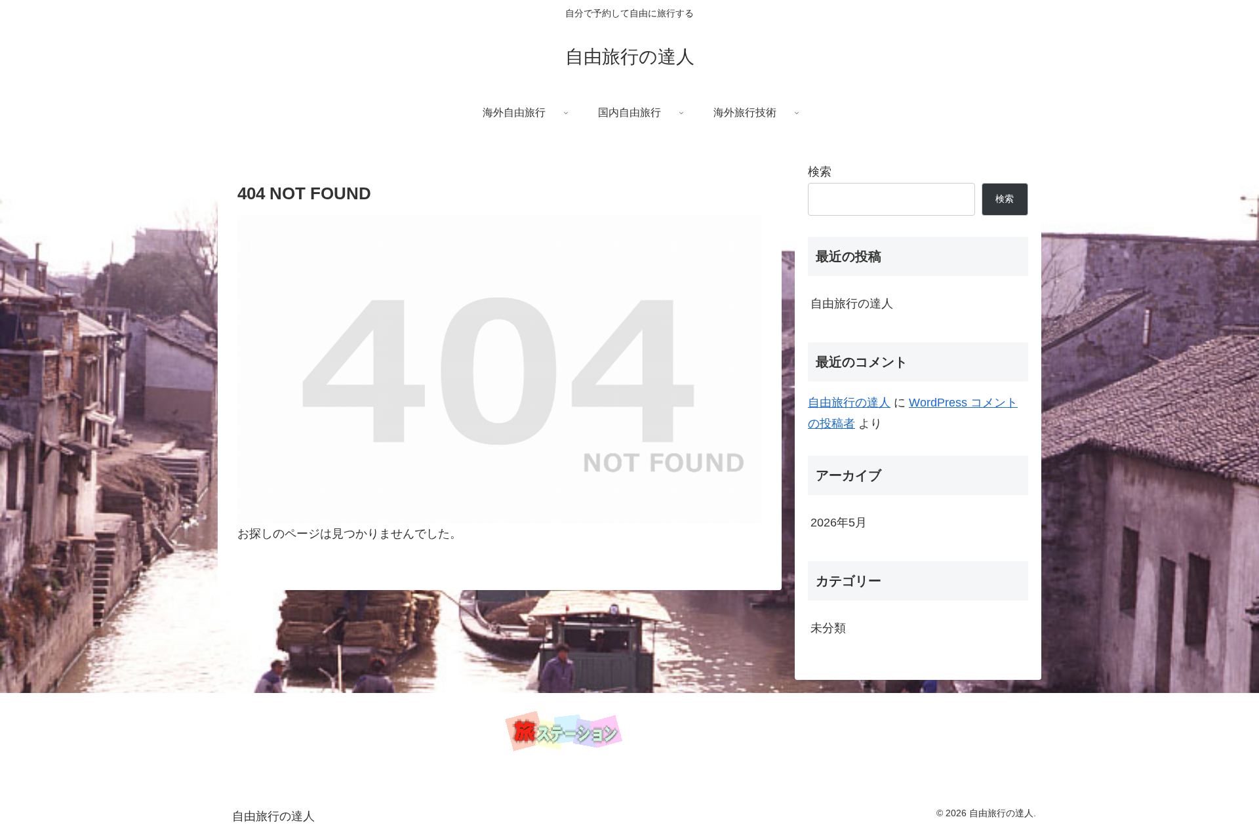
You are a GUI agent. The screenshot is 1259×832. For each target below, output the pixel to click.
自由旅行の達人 (851, 303)
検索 (819, 171)
